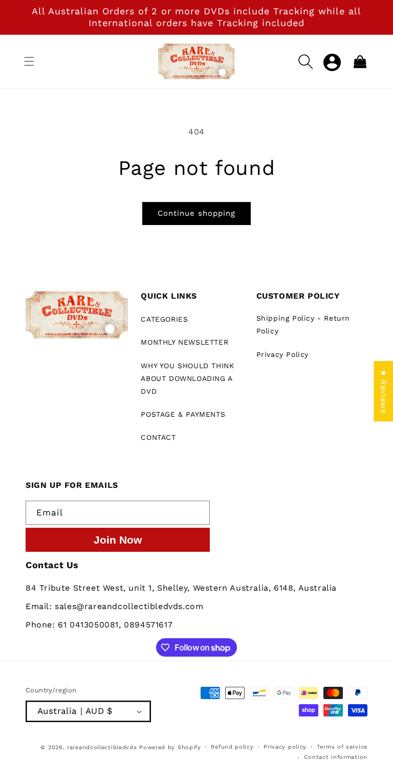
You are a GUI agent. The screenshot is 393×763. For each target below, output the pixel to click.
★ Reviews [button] (383, 391)
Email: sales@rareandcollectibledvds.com (114, 606)
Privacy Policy (282, 354)
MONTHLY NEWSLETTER (184, 342)
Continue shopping (196, 213)
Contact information (335, 757)
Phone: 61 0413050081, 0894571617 (99, 625)
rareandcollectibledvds (102, 747)
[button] (29, 61)
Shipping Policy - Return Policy (303, 324)
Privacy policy (285, 747)
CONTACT (158, 437)
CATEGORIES (164, 319)
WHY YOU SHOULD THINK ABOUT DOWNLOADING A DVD (187, 378)
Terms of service (342, 747)
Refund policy (232, 747)
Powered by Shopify (170, 747)
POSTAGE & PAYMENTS (183, 414)
